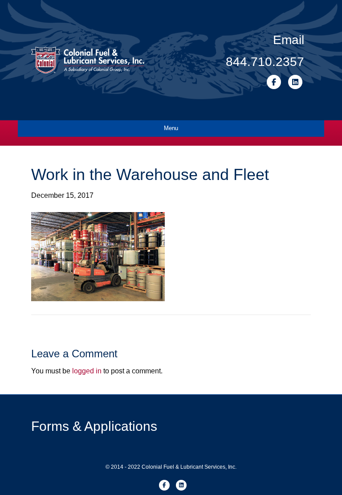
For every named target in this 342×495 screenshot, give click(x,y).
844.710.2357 (265, 62)
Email (288, 40)
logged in (87, 371)
